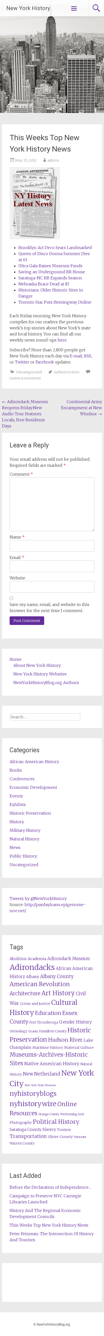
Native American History (51, 1063)
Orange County (48, 1114)
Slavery (49, 1129)
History (17, 821)
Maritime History (47, 1047)
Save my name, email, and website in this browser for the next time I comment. (49, 607)
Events (16, 795)
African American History (34, 761)
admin (53, 160)
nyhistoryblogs (33, 1093)
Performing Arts (72, 1114)
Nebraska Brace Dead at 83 (43, 283)
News (15, 847)
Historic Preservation (30, 813)
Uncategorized (29, 372)
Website (17, 577)
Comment (21, 474)
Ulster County (60, 1136)
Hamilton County (52, 1031)
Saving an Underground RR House (51, 271)
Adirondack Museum (68, 958)
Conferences (22, 778)
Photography (21, 1123)
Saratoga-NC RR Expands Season (50, 277)
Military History (25, 830)
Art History (58, 993)
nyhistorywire (67, 372)
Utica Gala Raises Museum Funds (50, 265)
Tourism (64, 1130)
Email (17, 557)
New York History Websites (40, 673)
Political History (56, 1121)
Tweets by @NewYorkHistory (38, 898)
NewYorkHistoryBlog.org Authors (46, 682)
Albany (32, 976)
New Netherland (41, 1074)
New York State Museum (40, 1085)
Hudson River (65, 1039)
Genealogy (18, 1031)
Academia (37, 958)
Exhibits (18, 804)
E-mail (76, 355)
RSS (87, 355)
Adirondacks (32, 967)
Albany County (57, 976)
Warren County (22, 1143)
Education (48, 1013)
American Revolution (40, 984)
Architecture (25, 993)
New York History (28, 8)
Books (16, 770)
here (62, 340)
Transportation (28, 1136)
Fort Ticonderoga (43, 1022)
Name (17, 537)
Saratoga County (25, 1129)
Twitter (22, 362)
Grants (33, 1031)
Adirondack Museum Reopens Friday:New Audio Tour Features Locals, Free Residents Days (25, 413)
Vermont (80, 1137)
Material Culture (79, 1047)
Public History (23, 856)
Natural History (24, 838)
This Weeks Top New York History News (49, 1225)
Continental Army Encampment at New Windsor (81, 407)
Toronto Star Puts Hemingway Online (54, 302)
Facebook (45, 362)
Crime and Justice (35, 1003)
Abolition (18, 958)
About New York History (37, 665)
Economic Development (33, 787)
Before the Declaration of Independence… (50, 1187)
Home (15, 659)
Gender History (75, 1022)
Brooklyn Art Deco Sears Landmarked (55, 247)
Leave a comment (25, 378)
